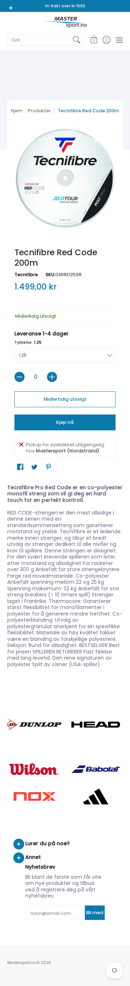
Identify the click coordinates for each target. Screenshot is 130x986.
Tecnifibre (26, 275)
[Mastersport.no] (65, 22)
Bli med (94, 912)
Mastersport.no (21, 962)
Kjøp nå (65, 422)
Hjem (16, 111)
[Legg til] (52, 377)
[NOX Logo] (34, 796)
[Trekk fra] (19, 377)
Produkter (39, 111)
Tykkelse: (28, 342)
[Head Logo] (96, 724)
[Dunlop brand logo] (34, 724)
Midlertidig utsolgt (65, 399)
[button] (93, 39)
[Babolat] (96, 769)
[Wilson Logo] (34, 769)
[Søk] (76, 39)
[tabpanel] (65, 577)
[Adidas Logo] (96, 796)
